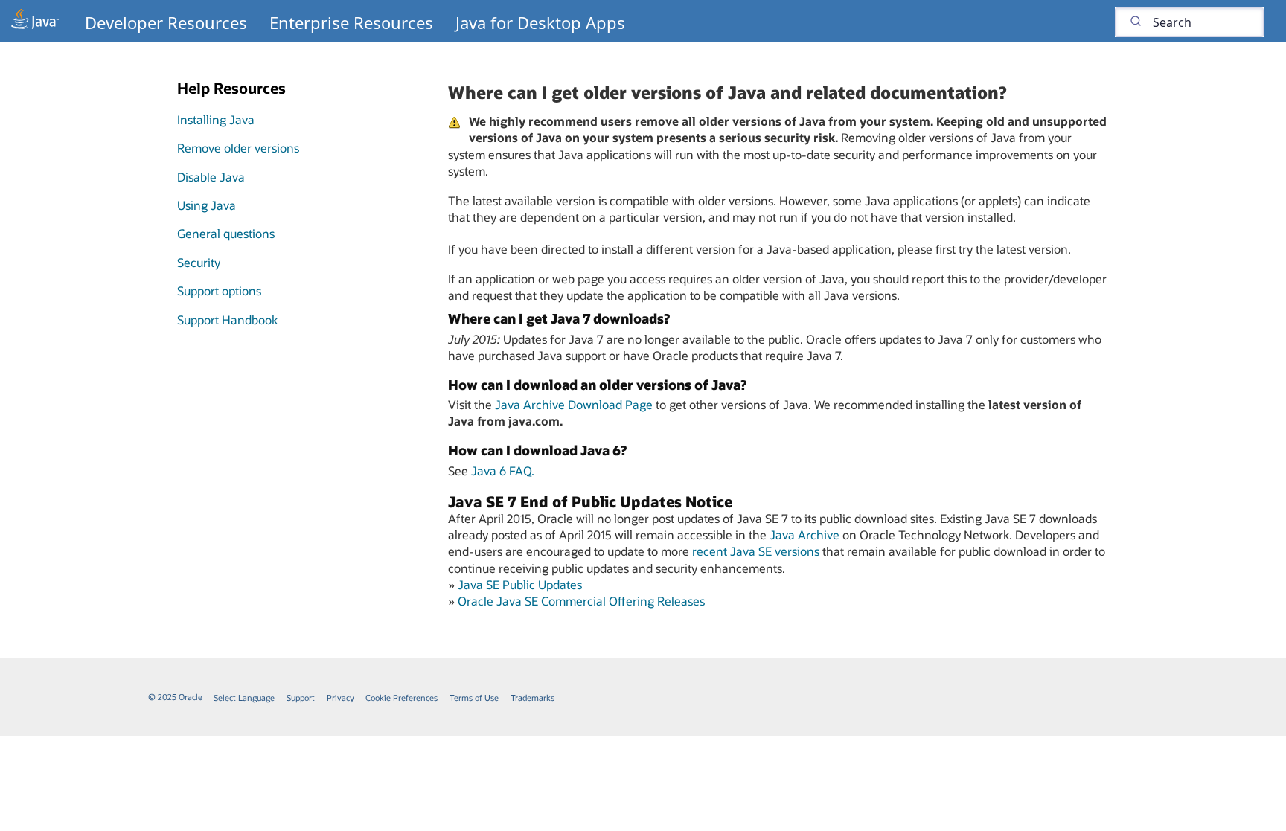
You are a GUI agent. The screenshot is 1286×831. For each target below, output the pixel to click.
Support (301, 697)
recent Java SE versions (755, 551)
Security (198, 262)
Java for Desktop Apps (540, 22)
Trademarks (532, 697)
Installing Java (216, 119)
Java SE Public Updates (520, 584)
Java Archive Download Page (574, 404)
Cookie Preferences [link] (401, 697)
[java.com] (35, 21)
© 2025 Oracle (175, 696)
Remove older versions (238, 147)
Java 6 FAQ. (502, 470)
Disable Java (211, 177)
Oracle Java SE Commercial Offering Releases (581, 601)
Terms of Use (474, 697)
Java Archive (804, 534)
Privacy (340, 697)
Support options (219, 290)
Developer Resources (166, 22)
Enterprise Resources (351, 22)
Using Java (206, 205)
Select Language (244, 697)
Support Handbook (227, 319)
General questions (226, 233)
